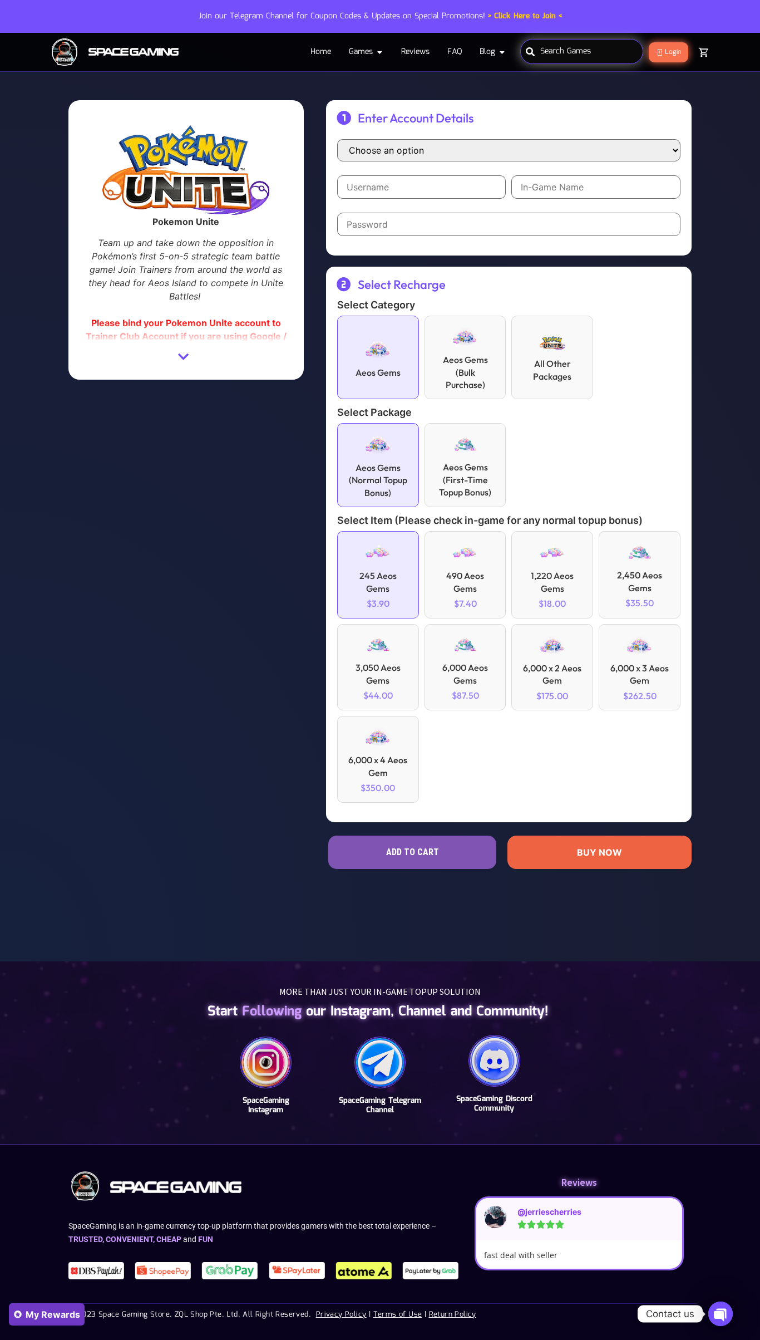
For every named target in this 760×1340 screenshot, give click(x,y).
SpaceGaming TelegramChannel (380, 1105)
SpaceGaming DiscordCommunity (494, 1104)
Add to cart (412, 852)
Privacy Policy (341, 1315)
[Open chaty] (720, 1314)
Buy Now (599, 852)
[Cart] (704, 52)
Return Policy (452, 1315)
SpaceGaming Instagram (266, 1105)
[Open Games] (379, 52)
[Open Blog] (502, 52)
